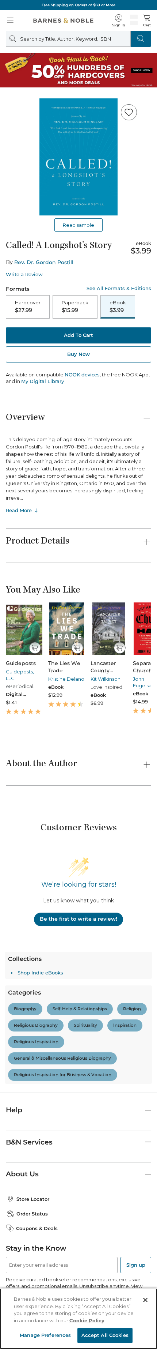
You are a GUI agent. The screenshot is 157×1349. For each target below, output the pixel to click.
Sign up (135, 1265)
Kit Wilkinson (105, 679)
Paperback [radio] (75, 306)
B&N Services (29, 1142)
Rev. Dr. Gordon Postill (43, 262)
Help (14, 1110)
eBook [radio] (118, 306)
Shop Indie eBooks (40, 973)
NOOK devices (82, 374)
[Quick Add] (34, 647)
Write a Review (24, 274)
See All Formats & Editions (119, 288)
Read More (19, 510)
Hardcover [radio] (28, 306)
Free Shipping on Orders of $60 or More (78, 5)
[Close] (145, 1300)
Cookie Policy (86, 1320)
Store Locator (32, 1199)
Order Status (32, 1214)
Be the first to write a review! (78, 919)
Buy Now (78, 354)
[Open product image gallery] (78, 156)
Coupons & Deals (37, 1228)
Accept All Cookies (105, 1335)
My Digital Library (42, 381)
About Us (22, 1174)
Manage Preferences (45, 1335)
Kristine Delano (66, 679)
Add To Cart (78, 335)
